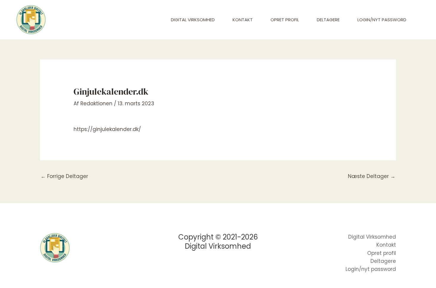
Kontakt (243, 20)
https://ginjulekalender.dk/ (107, 129)
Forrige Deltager (64, 176)
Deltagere (328, 20)
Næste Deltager (371, 176)
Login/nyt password (381, 20)
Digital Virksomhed (193, 20)
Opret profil (284, 20)
